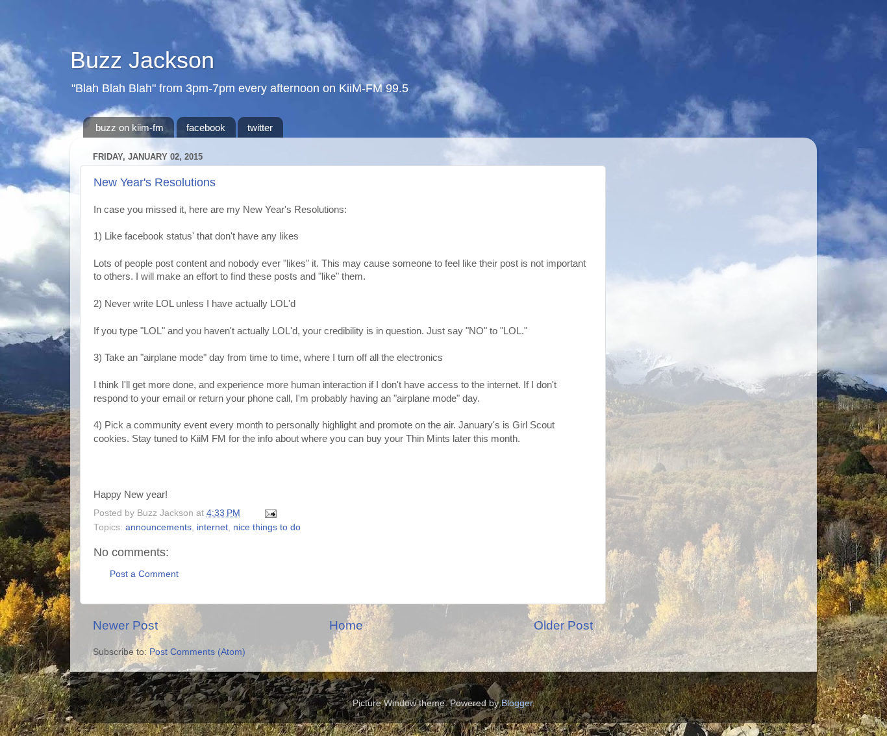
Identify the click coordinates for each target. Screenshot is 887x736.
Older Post (563, 625)
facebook (205, 127)
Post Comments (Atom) (197, 652)
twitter (260, 127)
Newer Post (125, 625)
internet (212, 527)
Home (346, 625)
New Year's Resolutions (155, 182)
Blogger (516, 703)
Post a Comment (144, 574)
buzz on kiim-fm (129, 127)
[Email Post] (268, 513)
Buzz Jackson (142, 60)
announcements (158, 527)
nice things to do (267, 527)
